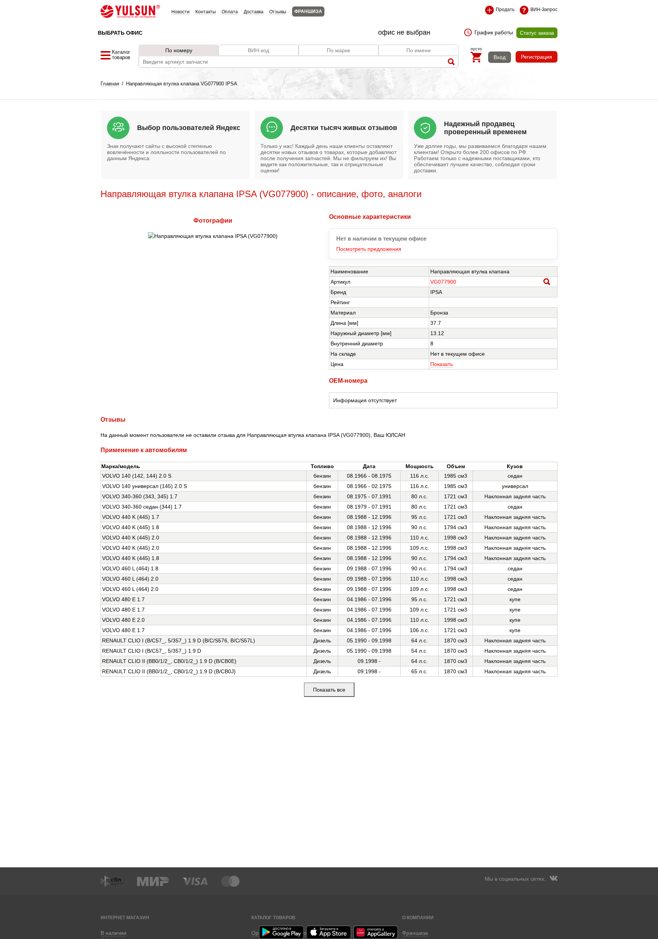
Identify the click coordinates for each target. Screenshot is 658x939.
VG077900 (443, 282)
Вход (500, 57)
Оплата (230, 11)
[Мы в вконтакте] (553, 879)
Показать (441, 364)
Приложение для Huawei (376, 932)
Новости (180, 11)
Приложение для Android (282, 932)
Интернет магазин (125, 917)
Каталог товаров (273, 917)
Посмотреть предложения (368, 249)
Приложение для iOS (329, 932)
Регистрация (536, 57)
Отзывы (277, 11)
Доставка (254, 11)
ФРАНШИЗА (308, 11)
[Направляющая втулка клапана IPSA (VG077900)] (213, 236)
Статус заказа (537, 33)
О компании (418, 917)
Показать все (329, 690)
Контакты (205, 11)
